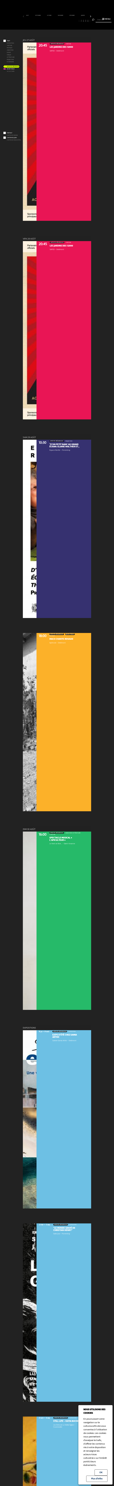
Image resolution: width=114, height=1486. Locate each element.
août (27, 15)
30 (87, 21)
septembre (38, 15)
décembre (72, 15)
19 (63, 21)
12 (48, 21)
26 (79, 21)
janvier (83, 15)
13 (50, 21)
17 (59, 21)
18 (61, 21)
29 (85, 21)
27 (81, 21)
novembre (60, 15)
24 (74, 21)
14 (52, 21)
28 (83, 21)
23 (72, 21)
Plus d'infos (97, 1479)
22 (70, 21)
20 (65, 21)
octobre (49, 15)
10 (43, 21)
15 (54, 21)
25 (76, 21)
